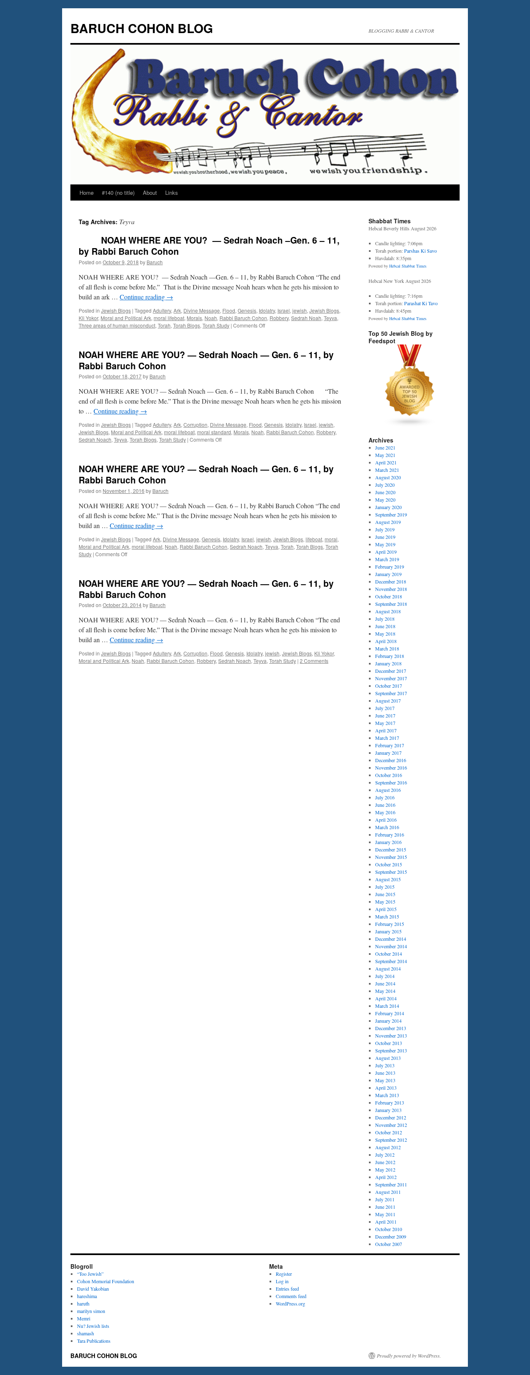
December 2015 (390, 849)
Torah (164, 325)
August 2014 (388, 968)
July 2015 (385, 886)
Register (284, 1273)
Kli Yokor (88, 317)
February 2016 (389, 834)
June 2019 (385, 536)
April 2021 (386, 462)
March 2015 (387, 916)
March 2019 (387, 559)
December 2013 (390, 1028)
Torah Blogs (186, 325)
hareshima (87, 1296)
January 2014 (388, 1020)
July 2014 (385, 976)
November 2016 (391, 767)
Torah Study (215, 325)
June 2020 (385, 492)
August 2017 (388, 700)
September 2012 (391, 1139)
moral (331, 539)
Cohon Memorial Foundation (105, 1281)
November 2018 (391, 589)
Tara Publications (94, 1340)
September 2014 (391, 961)
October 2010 (388, 1229)
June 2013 (385, 1072)
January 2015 (388, 931)
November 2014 (391, 946)
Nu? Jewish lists (93, 1325)
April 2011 (386, 1221)
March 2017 (387, 737)
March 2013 (387, 1095)
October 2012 (388, 1132)
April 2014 (386, 998)
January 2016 (388, 842)
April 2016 (386, 819)
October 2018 (388, 596)
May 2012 (385, 1169)
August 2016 (388, 790)
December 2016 (390, 760)
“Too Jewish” (90, 1273)
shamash (85, 1333)
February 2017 (389, 745)
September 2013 (391, 1050)
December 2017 (390, 670)
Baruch (155, 261)
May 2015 (385, 901)
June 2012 (385, 1162)
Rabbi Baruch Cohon (243, 317)
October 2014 (388, 953)
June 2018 (385, 626)
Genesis (247, 310)
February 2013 (389, 1102)
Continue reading (146, 296)
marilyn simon (91, 1311)
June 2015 (385, 894)
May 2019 (385, 544)
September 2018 (391, 603)
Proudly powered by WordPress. (409, 1355)
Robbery (279, 317)
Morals (194, 317)
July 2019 (385, 529)
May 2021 (385, 455)
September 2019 (391, 514)
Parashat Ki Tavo (421, 303)
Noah (211, 317)
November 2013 (391, 1035)
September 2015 (391, 871)
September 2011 (391, 1184)
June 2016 (385, 804)
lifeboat (314, 539)
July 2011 (385, 1199)
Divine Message (201, 310)
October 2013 (388, 1043)
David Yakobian (93, 1288)
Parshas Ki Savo (420, 250)
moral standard (214, 431)
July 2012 (385, 1154)
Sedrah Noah (306, 317)
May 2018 (385, 633)
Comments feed (291, 1296)
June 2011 (385, 1206)
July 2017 (385, 708)
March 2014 (387, 1005)
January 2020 (388, 507)
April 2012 (386, 1177)
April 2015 (386, 909)
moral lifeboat (169, 317)
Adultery (162, 310)
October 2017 (388, 685)
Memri (83, 1318)
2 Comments (314, 660)
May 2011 (385, 1214)
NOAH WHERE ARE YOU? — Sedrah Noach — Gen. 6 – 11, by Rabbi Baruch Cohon (206, 360)
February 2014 (389, 1013)
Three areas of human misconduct (117, 325)
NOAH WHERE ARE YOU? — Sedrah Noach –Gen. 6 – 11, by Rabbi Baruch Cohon (209, 245)
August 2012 (388, 1147)
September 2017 (391, 693)
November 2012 (391, 1125)
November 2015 (391, 857)
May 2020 (385, 499)
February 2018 (389, 656)
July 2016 (385, 797)
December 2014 (390, 938)
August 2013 (388, 1058)
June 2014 (385, 983)
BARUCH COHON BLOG (141, 28)
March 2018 (387, 648)
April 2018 (386, 641)
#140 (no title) (118, 192)
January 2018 (388, 663)
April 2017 (386, 730)
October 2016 (388, 775)
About (150, 192)
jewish (299, 310)
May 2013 (385, 1080)
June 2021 (385, 447)
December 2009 (390, 1236)
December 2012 (390, 1117)
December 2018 (390, 581)
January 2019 (388, 574)
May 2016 (385, 812)
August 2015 (388, 879)
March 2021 (387, 469)
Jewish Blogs (116, 310)
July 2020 (385, 484)
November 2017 (391, 678)
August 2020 (388, 477)
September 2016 (391, 782)
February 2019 (389, 566)
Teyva (330, 317)
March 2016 (387, 827)
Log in (282, 1281)
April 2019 (386, 551)
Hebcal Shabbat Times (407, 266)
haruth (83, 1303)
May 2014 (385, 991)
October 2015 (388, 864)
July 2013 (385, 1065)
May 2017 (385, 723)
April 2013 (386, 1087)
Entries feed (287, 1288)
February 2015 (389, 924)
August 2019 (388, 522)
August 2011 (388, 1191)
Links (171, 192)
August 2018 (388, 611)
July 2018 (385, 618)
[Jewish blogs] (410, 425)
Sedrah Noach (95, 439)
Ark (177, 310)
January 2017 (388, 752)
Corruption (195, 424)
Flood (228, 310)
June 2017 (385, 715)
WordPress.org (290, 1303)
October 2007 (388, 1244)
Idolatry (267, 310)
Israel (283, 310)
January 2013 (388, 1110)
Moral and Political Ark (126, 317)
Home (87, 192)
